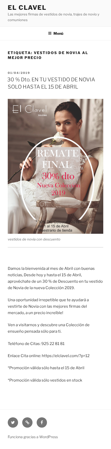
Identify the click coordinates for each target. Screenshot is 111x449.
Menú (58, 33)
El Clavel (27, 7)
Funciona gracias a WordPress (33, 437)
